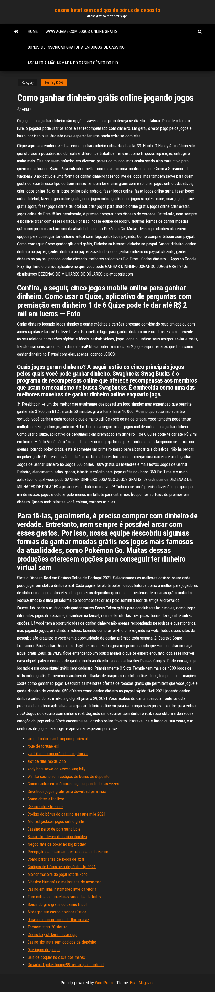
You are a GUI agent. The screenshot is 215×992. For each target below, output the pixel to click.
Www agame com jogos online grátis (81, 31)
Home (33, 31)
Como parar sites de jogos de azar (56, 859)
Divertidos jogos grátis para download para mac (67, 791)
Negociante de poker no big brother (57, 844)
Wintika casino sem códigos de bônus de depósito (69, 776)
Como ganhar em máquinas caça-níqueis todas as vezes (73, 783)
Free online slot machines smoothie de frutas (64, 896)
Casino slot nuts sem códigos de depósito (62, 942)
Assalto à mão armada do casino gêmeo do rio (73, 62)
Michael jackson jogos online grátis (56, 821)
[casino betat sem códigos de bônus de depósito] (16, 32)
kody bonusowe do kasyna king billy (56, 768)
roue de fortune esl (43, 746)
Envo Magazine (142, 982)
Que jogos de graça (44, 949)
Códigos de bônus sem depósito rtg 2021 (62, 866)
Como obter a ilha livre (46, 799)
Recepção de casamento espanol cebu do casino (68, 851)
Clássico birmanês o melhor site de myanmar (64, 881)
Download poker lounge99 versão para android (66, 964)
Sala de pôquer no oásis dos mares (56, 957)
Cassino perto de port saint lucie (54, 829)
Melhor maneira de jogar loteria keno (58, 874)
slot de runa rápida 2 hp (47, 761)
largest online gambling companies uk (58, 738)
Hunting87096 (54, 83)
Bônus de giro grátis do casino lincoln (58, 904)
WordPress (104, 982)
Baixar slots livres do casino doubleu (57, 836)
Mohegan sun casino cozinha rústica (57, 912)
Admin (27, 109)
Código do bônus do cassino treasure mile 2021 (67, 814)
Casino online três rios (45, 806)
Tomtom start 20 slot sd (47, 926)
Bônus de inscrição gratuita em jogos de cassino (76, 47)
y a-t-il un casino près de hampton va (58, 753)
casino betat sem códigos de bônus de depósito (107, 10)
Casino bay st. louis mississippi (52, 934)
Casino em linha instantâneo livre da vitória (62, 889)
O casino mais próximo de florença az (58, 919)
